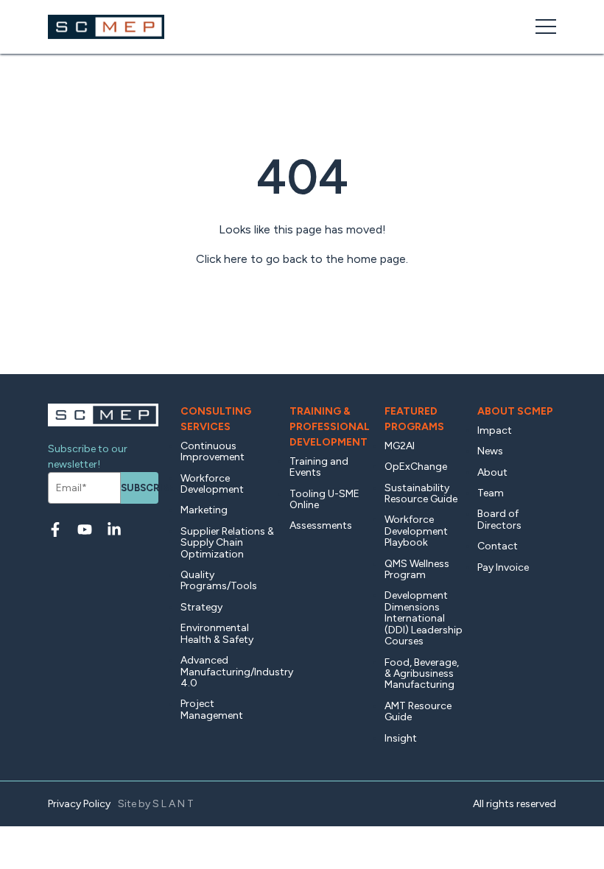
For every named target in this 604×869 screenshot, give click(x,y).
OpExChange (415, 466)
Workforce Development (212, 484)
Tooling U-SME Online (324, 499)
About (492, 472)
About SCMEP (515, 411)
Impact (494, 430)
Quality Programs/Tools (218, 580)
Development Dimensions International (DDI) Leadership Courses (423, 618)
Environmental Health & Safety (216, 633)
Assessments (320, 525)
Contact (497, 546)
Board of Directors (499, 519)
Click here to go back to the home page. (302, 259)
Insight (400, 738)
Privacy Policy (79, 804)
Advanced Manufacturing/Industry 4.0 (227, 671)
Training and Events (318, 467)
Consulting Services (215, 419)
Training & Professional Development (329, 426)
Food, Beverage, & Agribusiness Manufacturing (421, 674)
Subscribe (139, 487)
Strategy (201, 607)
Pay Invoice (503, 567)
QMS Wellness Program (416, 569)
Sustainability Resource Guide (420, 493)
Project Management (211, 709)
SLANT (174, 804)
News (490, 451)
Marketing (204, 510)
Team (490, 493)
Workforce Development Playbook (416, 531)
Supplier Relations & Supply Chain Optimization (227, 542)
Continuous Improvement (212, 451)
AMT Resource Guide (418, 711)
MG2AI (399, 446)
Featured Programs (414, 419)
